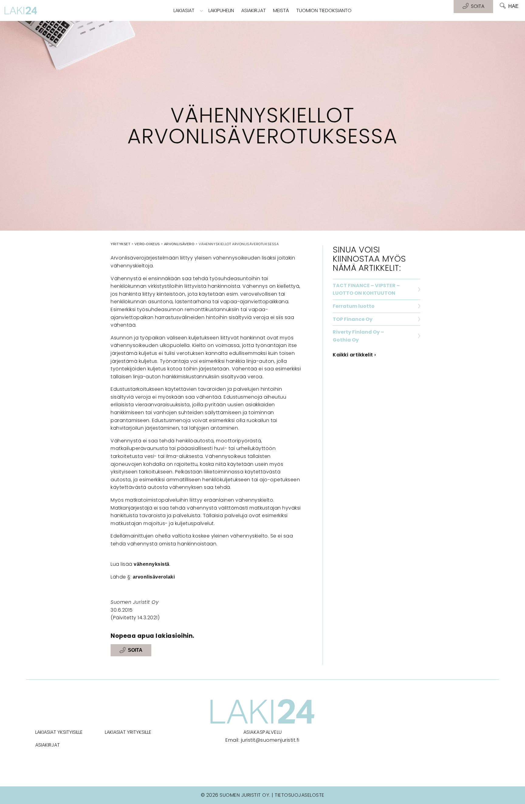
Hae (513, 6)
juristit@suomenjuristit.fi (270, 740)
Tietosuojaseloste (299, 795)
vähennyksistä (152, 564)
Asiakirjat (253, 10)
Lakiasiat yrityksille (128, 732)
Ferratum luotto (354, 306)
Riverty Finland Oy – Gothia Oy (358, 335)
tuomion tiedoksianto (324, 10)
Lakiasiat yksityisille (59, 732)
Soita (135, 650)
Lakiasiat (183, 10)
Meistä (281, 10)
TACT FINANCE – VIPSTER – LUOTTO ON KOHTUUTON (366, 289)
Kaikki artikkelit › (354, 354)
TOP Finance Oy (352, 319)
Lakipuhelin (221, 10)
